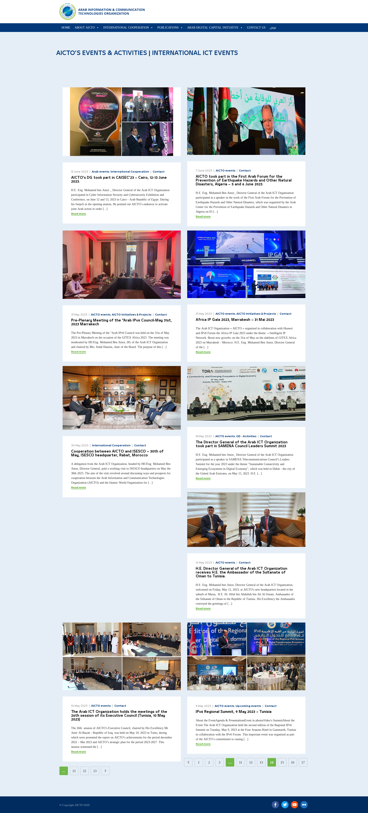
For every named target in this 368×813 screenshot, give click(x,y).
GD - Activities (246, 436)
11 (240, 762)
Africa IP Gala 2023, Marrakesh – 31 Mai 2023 (235, 319)
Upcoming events (248, 706)
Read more (78, 213)
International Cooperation (126, 28)
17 (303, 762)
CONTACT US (256, 28)
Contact (158, 171)
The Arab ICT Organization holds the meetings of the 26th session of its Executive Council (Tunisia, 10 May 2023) (119, 715)
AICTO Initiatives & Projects (131, 314)
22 (84, 771)
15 (282, 762)
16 (292, 762)
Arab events (100, 171)
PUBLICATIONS (168, 28)
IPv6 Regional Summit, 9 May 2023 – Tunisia (234, 712)
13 (261, 762)
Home (66, 28)
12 (251, 762)
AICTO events (225, 170)
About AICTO (85, 28)
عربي (273, 28)
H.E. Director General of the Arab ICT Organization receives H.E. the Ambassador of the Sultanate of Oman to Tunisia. (241, 572)
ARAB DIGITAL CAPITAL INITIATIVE (213, 28)
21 (74, 771)
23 (95, 771)
